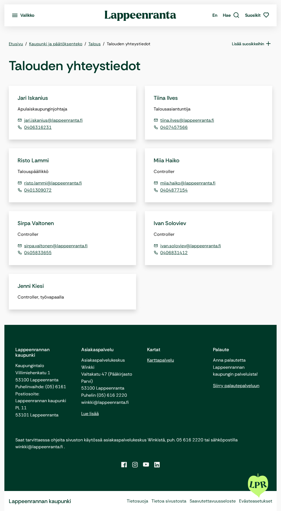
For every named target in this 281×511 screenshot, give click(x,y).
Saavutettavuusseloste (213, 501)
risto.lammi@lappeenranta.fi (53, 183)
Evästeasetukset (255, 501)
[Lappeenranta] (140, 15)
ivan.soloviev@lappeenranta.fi (190, 246)
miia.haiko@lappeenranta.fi (187, 183)
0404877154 (174, 190)
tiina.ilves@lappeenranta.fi (187, 120)
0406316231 (38, 127)
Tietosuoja (137, 501)
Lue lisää (90, 413)
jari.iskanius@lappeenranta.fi (53, 120)
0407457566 (174, 127)
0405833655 (38, 253)
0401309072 (38, 190)
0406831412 (174, 253)
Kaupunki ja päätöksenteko (55, 44)
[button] (231, 15)
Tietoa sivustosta (168, 501)
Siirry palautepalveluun (236, 385)
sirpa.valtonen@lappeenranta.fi (56, 246)
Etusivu (16, 44)
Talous (94, 44)
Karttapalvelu (160, 360)
